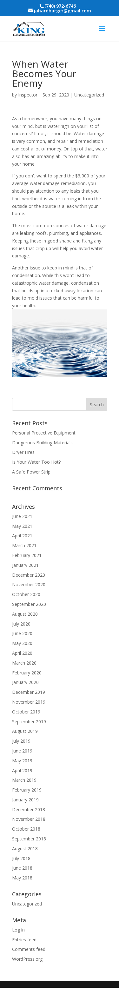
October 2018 (26, 829)
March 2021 (24, 545)
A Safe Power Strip (31, 472)
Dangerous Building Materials (42, 443)
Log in (18, 930)
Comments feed (28, 949)
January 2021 (25, 565)
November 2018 (28, 819)
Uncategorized (89, 95)
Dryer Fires (23, 452)
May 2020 (22, 643)
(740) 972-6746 (60, 6)
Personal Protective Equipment (44, 433)
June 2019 (22, 751)
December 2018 (28, 809)
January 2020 (25, 682)
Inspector (27, 95)
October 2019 (26, 712)
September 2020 (29, 604)
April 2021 (22, 536)
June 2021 (22, 516)
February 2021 (27, 555)
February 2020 (27, 673)
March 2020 (24, 663)
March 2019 (24, 780)
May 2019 (22, 761)
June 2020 (22, 633)
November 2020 (28, 584)
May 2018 (22, 878)
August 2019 (25, 731)
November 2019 (28, 702)
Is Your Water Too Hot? (36, 462)
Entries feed (24, 940)
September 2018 (29, 839)
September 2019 (29, 722)
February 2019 (27, 790)
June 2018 (22, 868)
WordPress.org (27, 959)
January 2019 (25, 800)
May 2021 (22, 526)
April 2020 (22, 653)
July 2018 (21, 858)
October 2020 (26, 594)
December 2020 (28, 575)
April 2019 (22, 770)
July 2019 (21, 741)
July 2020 (21, 624)
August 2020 (25, 614)
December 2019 (28, 692)
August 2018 (25, 848)
